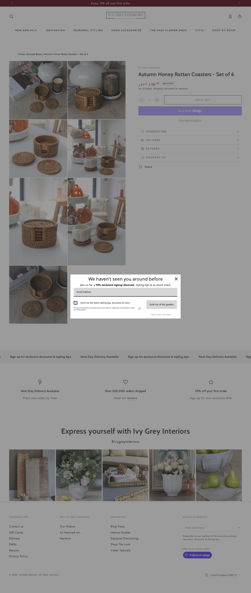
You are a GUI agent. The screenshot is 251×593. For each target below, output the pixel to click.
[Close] (176, 278)
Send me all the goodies (161, 304)
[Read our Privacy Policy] (139, 308)
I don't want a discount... (162, 314)
